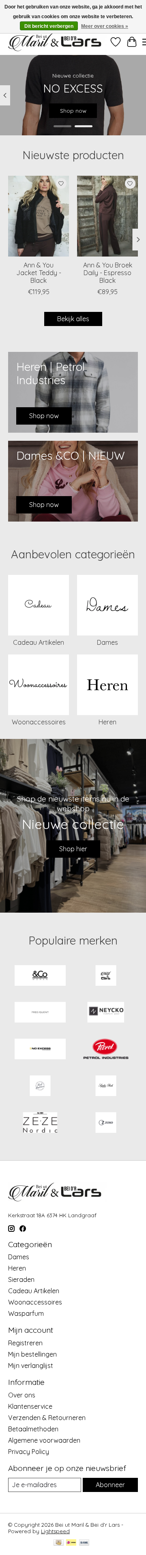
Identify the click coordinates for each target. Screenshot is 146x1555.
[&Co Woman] (40, 976)
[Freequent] (40, 1013)
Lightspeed (55, 1531)
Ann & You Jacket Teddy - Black (38, 272)
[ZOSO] (105, 1123)
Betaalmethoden (33, 1429)
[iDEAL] (71, 1543)
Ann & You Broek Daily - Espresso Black (107, 272)
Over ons (21, 1395)
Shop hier (73, 849)
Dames (107, 642)
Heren (107, 722)
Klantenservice (30, 1406)
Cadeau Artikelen (38, 642)
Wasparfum (26, 1313)
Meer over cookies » (104, 26)
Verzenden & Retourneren (47, 1418)
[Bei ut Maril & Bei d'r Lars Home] (105, 976)
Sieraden (21, 1279)
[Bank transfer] (84, 1543)
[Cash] (59, 1543)
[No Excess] (40, 1050)
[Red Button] (40, 1087)
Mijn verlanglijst (30, 1365)
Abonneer (110, 1485)
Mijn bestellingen (32, 1354)
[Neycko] (105, 1013)
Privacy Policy (28, 1452)
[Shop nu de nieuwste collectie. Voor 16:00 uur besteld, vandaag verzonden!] (57, 42)
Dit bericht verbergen (48, 26)
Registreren (25, 1343)
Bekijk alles (73, 319)
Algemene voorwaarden (44, 1440)
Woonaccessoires (39, 722)
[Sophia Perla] (105, 1087)
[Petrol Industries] (105, 1050)
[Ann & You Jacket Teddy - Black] (38, 216)
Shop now (73, 110)
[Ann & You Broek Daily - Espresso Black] (107, 216)
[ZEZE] (40, 1123)
